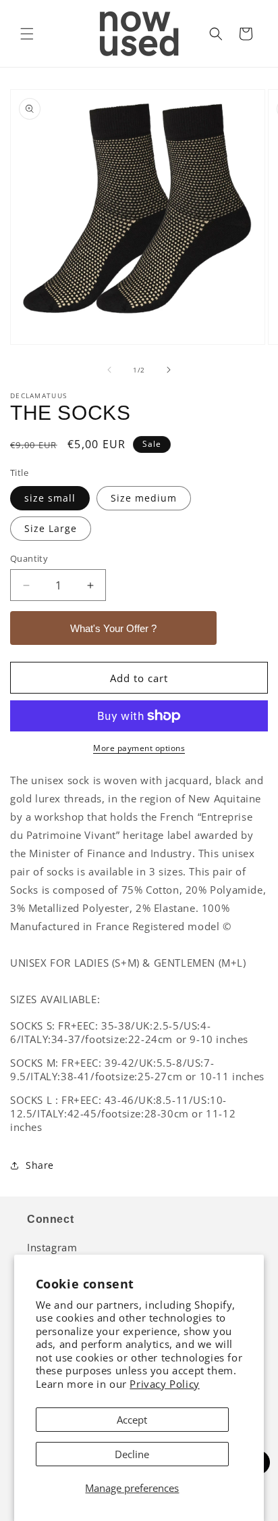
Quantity (29, 558)
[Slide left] (109, 370)
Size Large (50, 528)
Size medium (144, 497)
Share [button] (40, 1165)
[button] (27, 34)
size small (50, 497)
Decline (132, 1454)
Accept (132, 1419)
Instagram (52, 1247)
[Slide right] (169, 370)
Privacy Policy (164, 1384)
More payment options (139, 748)
